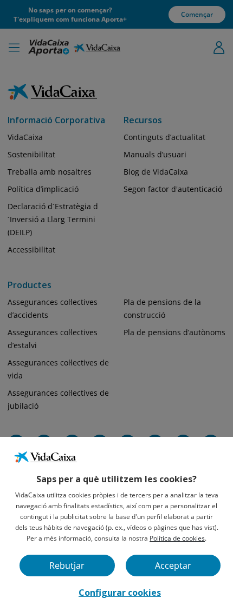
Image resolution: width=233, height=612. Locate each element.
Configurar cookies (120, 592)
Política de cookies (177, 538)
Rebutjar (67, 565)
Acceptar (173, 565)
